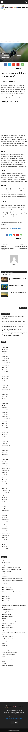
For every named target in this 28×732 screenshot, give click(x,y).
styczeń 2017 (5, 526)
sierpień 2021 (5, 423)
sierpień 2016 (5, 537)
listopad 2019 (5, 466)
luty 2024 (4, 380)
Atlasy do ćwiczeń (6, 562)
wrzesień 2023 (5, 392)
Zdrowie (4, 663)
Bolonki (3, 607)
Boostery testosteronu (7, 609)
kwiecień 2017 (5, 519)
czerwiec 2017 (5, 517)
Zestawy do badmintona (7, 665)
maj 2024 (4, 374)
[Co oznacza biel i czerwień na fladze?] (4, 279)
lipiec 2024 (4, 369)
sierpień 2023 (5, 394)
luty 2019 (4, 481)
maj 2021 (4, 430)
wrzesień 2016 (5, 535)
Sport (3, 647)
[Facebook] (12, 722)
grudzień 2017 (5, 510)
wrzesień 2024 (5, 365)
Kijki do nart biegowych (7, 636)
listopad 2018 (5, 488)
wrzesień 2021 (5, 421)
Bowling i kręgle (5, 612)
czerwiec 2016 (5, 542)
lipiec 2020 (4, 452)
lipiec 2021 (4, 425)
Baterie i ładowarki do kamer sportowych (12, 578)
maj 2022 (4, 405)
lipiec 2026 (4, 345)
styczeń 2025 (5, 356)
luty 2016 (4, 551)
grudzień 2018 (5, 486)
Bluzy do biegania (6, 598)
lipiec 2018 (4, 497)
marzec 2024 (5, 378)
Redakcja (14, 264)
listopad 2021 (5, 416)
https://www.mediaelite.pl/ (15, 228)
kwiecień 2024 (5, 376)
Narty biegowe (5, 641)
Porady (3, 643)
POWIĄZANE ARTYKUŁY (7, 272)
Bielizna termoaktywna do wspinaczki (11, 591)
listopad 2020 (5, 443)
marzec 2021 (5, 434)
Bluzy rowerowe (5, 600)
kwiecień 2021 (5, 432)
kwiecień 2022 (5, 407)
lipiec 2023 (4, 396)
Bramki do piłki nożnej (7, 614)
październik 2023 (6, 389)
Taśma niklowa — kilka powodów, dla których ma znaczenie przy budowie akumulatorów (13, 322)
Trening (3, 656)
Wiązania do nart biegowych (8, 659)
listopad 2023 (5, 387)
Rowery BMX (5, 645)
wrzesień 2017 (5, 515)
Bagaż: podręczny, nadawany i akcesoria (11, 569)
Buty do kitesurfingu (6, 625)
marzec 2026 (5, 349)
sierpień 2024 (5, 367)
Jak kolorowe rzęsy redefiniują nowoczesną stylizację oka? (12, 330)
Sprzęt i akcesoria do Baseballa (9, 652)
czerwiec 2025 (5, 351)
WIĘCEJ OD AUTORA (6, 274)
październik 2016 (6, 533)
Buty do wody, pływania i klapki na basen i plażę (13, 632)
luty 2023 (4, 398)
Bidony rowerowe (6, 585)
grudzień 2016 (5, 528)
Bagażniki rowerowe (6, 571)
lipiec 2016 (4, 539)
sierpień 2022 (5, 403)
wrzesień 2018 (5, 492)
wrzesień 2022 (5, 401)
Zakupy (2, 53)
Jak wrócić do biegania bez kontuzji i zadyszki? (13, 326)
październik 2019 (6, 468)
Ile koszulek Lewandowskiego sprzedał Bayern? (7, 248)
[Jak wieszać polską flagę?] (4, 287)
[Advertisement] (14, 26)
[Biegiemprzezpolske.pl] (14, 7)
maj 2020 (4, 457)
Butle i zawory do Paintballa (8, 623)
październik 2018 (6, 490)
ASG (3, 560)
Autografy (4, 565)
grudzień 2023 (5, 385)
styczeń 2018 (5, 508)
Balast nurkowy (5, 574)
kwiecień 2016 (5, 546)
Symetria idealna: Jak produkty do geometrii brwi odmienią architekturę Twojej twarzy (13, 334)
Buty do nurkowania (6, 630)
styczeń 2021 (5, 439)
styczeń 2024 (5, 383)
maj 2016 (4, 544)
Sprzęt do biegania (6, 650)
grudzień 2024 (5, 358)
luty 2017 (4, 524)
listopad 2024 (5, 360)
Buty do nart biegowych (7, 627)
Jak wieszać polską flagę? (16, 285)
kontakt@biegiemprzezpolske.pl (14, 718)
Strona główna (4, 41)
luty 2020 (4, 461)
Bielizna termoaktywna (7, 589)
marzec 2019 (5, 479)
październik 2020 (6, 445)
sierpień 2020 (5, 450)
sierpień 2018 (5, 495)
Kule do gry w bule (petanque (9, 638)
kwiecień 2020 (5, 459)
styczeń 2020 (5, 463)
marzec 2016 (5, 548)
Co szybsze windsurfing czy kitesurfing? (21, 247)
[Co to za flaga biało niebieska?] (4, 294)
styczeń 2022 (5, 412)
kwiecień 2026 (5, 347)
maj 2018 (4, 501)
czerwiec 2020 (5, 454)
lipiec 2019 (4, 475)
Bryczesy (4, 618)
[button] (26, 2)
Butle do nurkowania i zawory (9, 621)
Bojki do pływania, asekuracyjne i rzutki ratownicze (14, 605)
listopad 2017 (5, 513)
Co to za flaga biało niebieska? (18, 292)
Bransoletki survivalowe (7, 616)
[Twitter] (16, 722)
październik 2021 (6, 419)
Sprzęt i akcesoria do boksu (8, 654)
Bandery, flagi (7, 53)
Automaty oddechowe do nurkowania (11, 567)
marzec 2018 (5, 504)
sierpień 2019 (5, 472)
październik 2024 (6, 363)
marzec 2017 (5, 522)
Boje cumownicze (6, 603)
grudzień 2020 (5, 441)
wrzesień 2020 (5, 448)
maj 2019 (4, 477)
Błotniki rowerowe (6, 596)
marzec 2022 (5, 410)
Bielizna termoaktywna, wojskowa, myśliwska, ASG (14, 594)
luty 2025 (4, 354)
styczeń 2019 (5, 483)
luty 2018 (4, 506)
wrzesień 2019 (5, 470)
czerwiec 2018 (5, 499)
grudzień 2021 (5, 414)
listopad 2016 (5, 531)
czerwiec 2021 (5, 427)
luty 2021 (4, 436)
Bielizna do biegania (6, 587)
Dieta (3, 634)
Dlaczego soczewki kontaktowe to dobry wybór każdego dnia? (13, 317)
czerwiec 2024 (5, 371)
